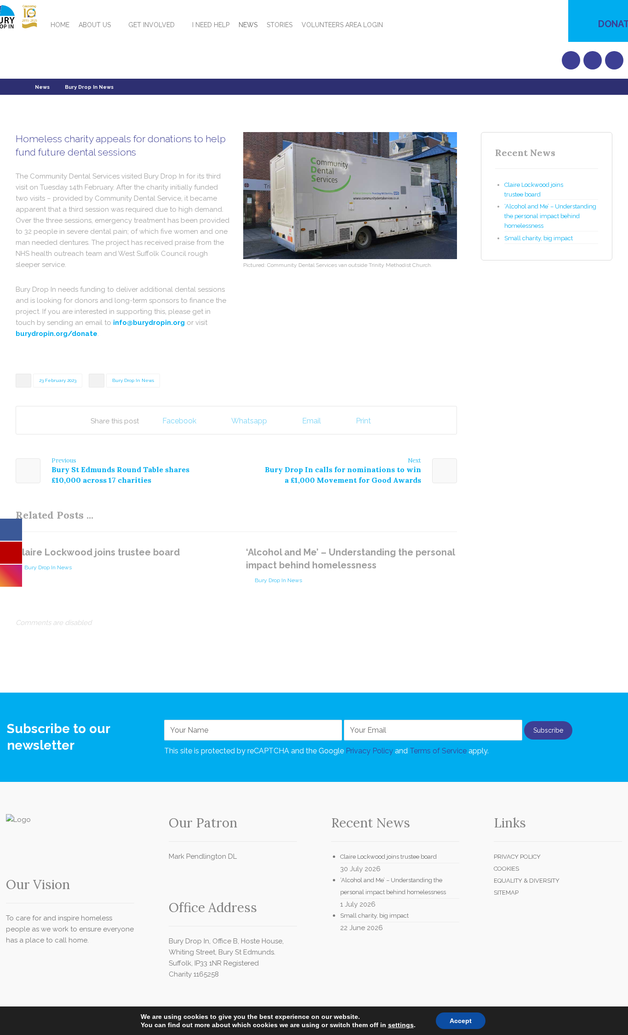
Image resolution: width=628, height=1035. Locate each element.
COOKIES (506, 868)
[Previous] (431, 516)
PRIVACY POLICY (517, 856)
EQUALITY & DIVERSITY (526, 880)
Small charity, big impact (538, 238)
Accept (461, 1020)
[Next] (448, 516)
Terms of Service (438, 750)
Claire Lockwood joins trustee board (533, 189)
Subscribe (548, 730)
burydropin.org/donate (56, 334)
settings (401, 1025)
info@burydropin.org (149, 322)
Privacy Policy (369, 750)
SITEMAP (506, 892)
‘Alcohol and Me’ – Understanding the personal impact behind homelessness (550, 216)
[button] (402, 19)
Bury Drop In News (133, 380)
